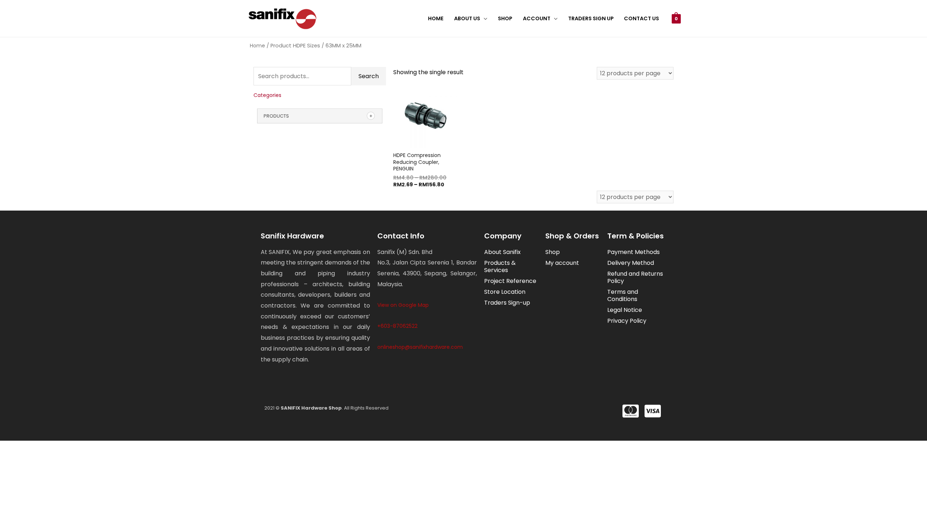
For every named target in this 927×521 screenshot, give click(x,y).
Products (276, 116)
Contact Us (641, 18)
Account (536, 18)
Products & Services (500, 266)
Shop (505, 18)
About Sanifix (502, 252)
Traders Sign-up (507, 302)
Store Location (504, 292)
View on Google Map (403, 305)
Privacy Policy (626, 321)
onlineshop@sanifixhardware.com (420, 347)
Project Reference (510, 281)
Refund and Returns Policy (635, 277)
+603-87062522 (397, 326)
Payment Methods (633, 252)
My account (562, 263)
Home (436, 18)
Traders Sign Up (591, 18)
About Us (467, 18)
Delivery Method (630, 263)
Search (368, 76)
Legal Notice (624, 310)
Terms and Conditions (622, 295)
